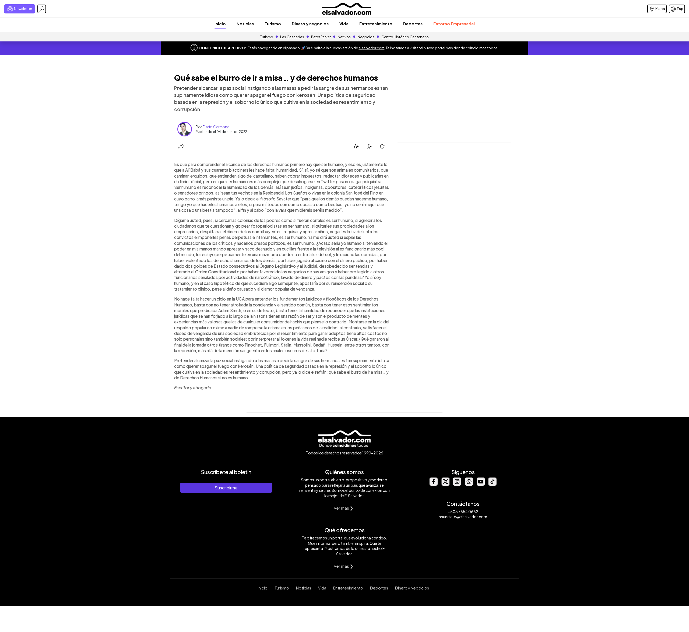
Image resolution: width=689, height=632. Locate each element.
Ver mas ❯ (343, 507)
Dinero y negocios (310, 23)
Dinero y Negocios (412, 587)
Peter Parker (321, 37)
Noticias (245, 23)
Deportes (413, 23)
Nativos (344, 37)
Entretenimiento (375, 23)
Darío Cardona (216, 126)
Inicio (220, 23)
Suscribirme (226, 487)
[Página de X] (445, 484)
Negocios (366, 37)
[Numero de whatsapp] (469, 484)
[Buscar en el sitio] (41, 9)
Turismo (273, 23)
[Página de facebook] (433, 484)
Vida (344, 23)
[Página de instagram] (457, 484)
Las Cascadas (292, 37)
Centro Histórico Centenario (405, 37)
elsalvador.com (371, 48)
